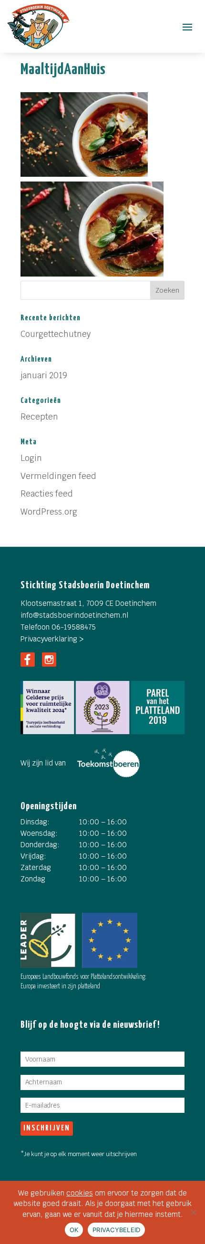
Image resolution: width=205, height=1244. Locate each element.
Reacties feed (46, 493)
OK (74, 1230)
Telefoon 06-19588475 (58, 627)
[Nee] (193, 1212)
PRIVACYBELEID (116, 1230)
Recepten (39, 416)
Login (31, 458)
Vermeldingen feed (58, 476)
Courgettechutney (55, 334)
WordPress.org (48, 512)
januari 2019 (43, 375)
